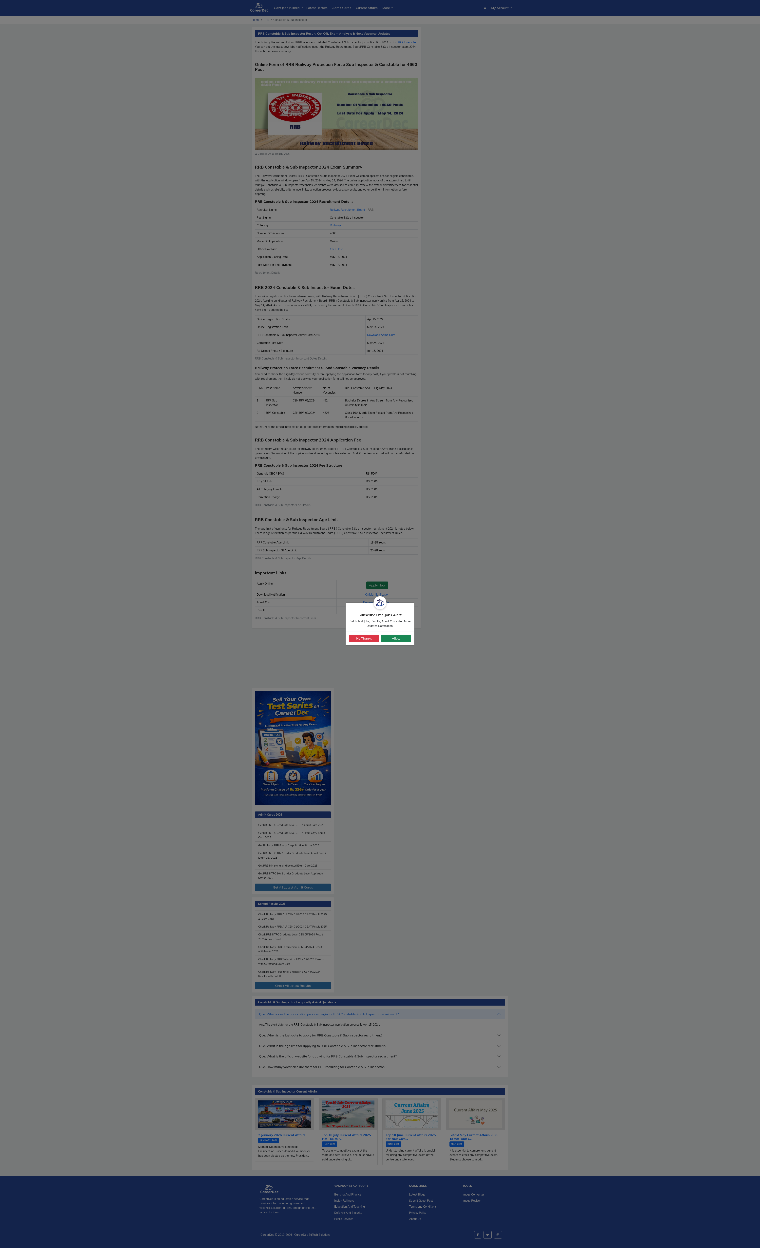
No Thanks (364, 638)
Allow (396, 638)
